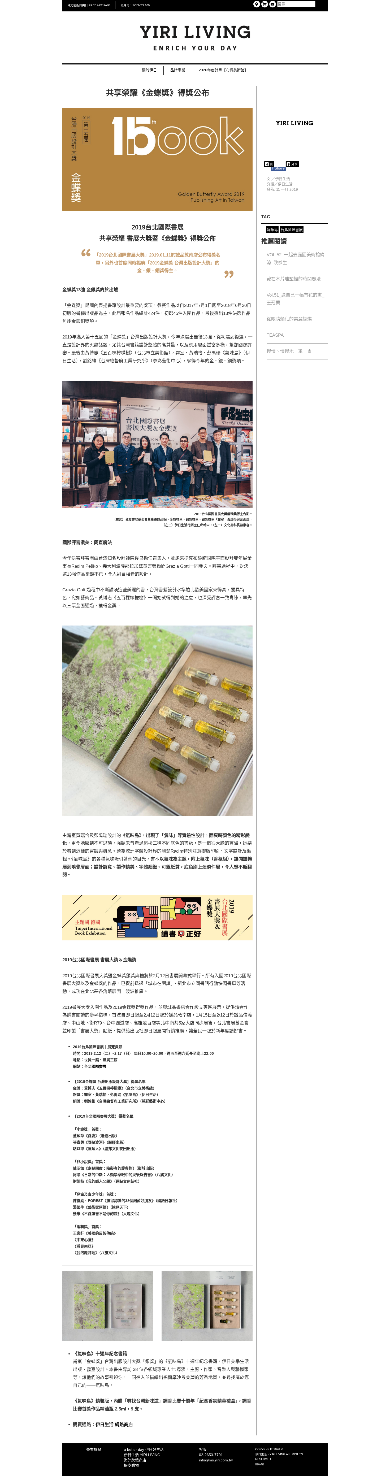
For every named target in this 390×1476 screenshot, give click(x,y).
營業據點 (93, 1449)
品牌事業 (177, 70)
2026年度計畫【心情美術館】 (223, 70)
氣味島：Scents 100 (135, 5)
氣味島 (272, 230)
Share (278, 168)
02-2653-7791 (211, 1455)
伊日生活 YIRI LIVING (142, 1455)
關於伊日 (149, 70)
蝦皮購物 (131, 1465)
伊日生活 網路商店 (115, 1424)
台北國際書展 (95, 1066)
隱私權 (259, 1464)
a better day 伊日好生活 (144, 1449)
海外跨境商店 (135, 1460)
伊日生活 (285, 184)
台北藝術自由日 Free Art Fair (88, 5)
